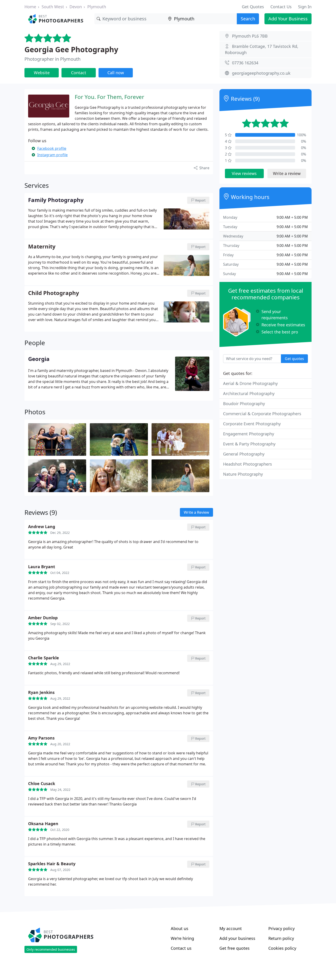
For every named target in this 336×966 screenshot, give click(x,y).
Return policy (281, 938)
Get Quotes (253, 6)
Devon (75, 6)
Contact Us (281, 6)
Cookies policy (282, 948)
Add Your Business (288, 19)
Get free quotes (234, 948)
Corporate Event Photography (252, 423)
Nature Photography (243, 474)
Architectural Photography (249, 393)
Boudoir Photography (244, 403)
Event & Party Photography (249, 444)
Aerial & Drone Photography (250, 383)
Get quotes (294, 358)
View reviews (244, 173)
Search (248, 19)
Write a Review (196, 512)
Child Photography (53, 293)
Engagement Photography (248, 434)
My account (230, 928)
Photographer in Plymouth (52, 59)
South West (53, 6)
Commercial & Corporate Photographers (262, 413)
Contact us (181, 948)
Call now (115, 72)
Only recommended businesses (51, 949)
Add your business (237, 938)
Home (30, 6)
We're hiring (182, 938)
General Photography (243, 454)
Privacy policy (281, 928)
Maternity (42, 246)
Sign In (305, 6)
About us (179, 928)
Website (42, 72)
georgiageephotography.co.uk (261, 73)
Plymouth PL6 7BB (250, 36)
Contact (78, 72)
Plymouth (96, 6)
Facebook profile (51, 148)
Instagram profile (52, 154)
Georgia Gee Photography (71, 49)
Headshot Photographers (247, 464)
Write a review (287, 173)
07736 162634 (245, 62)
